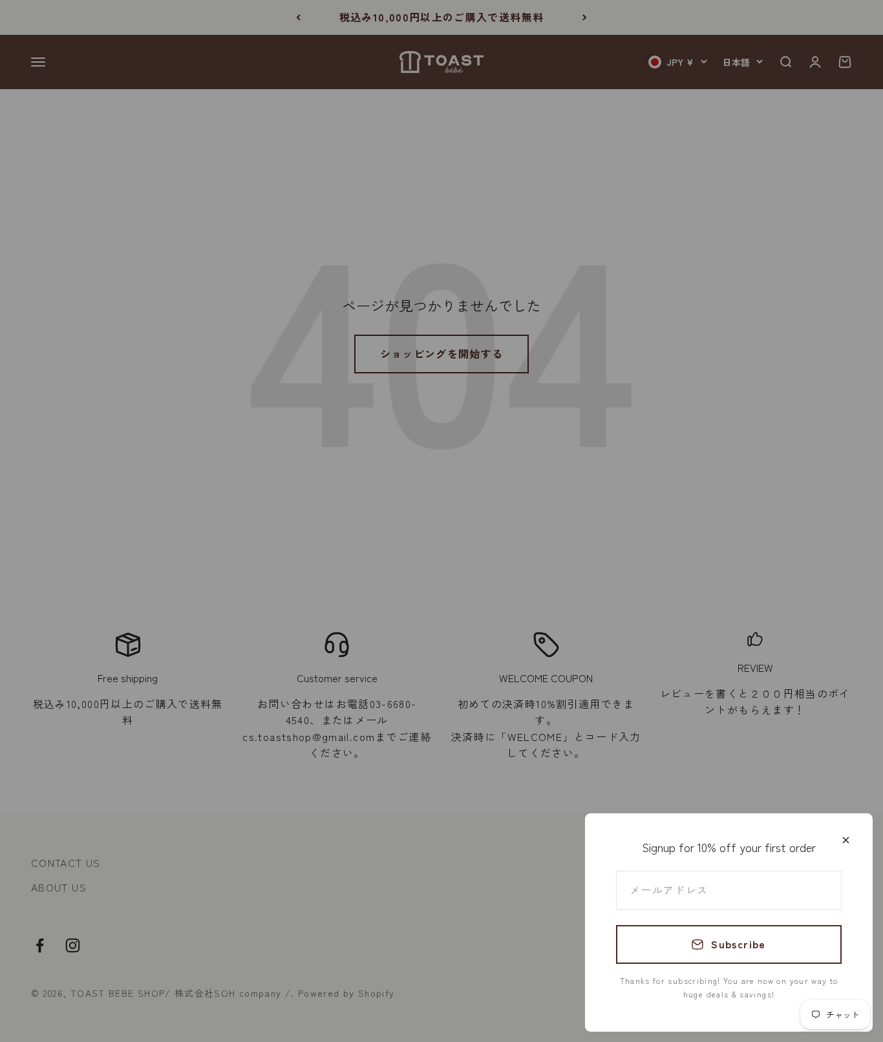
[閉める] (846, 840)
